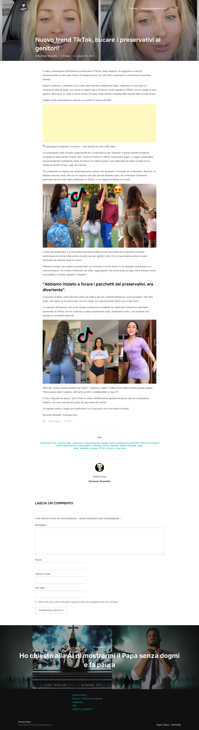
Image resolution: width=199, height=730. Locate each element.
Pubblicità (77, 702)
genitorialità (134, 443)
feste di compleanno (118, 443)
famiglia (104, 443)
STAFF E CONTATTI (82, 709)
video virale (121, 448)
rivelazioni (114, 445)
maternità (97, 445)
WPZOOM (176, 725)
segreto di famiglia (128, 445)
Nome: (38, 559)
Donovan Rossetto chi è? (154, 8)
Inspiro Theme (162, 725)
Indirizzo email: (43, 573)
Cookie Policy (79, 695)
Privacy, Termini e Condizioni (87, 698)
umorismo (110, 448)
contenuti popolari (92, 443)
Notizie (133, 8)
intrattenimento (70, 445)
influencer (144, 443)
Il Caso (66, 55)
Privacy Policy (24, 722)
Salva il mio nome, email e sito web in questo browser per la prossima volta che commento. (78, 602)
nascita (105, 445)
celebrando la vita (48, 443)
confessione (77, 443)
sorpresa (94, 448)
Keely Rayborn (84, 445)
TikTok (102, 448)
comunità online (64, 443)
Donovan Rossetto (47, 55)
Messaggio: (41, 524)
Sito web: (40, 587)
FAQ (74, 705)
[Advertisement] (99, 123)
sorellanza (84, 448)
